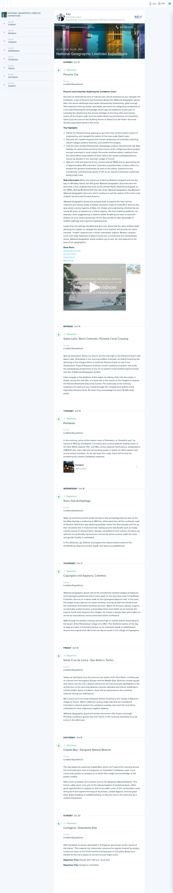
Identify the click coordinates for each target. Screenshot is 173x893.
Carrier (66, 81)
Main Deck (68, 260)
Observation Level (72, 250)
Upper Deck (69, 257)
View (68, 466)
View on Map (80, 468)
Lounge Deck (69, 254)
